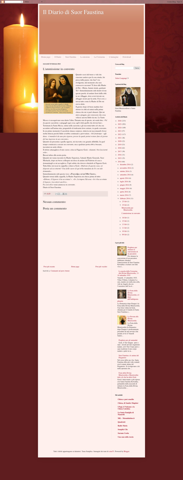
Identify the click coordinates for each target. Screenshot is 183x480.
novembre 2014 (125, 168)
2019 (120, 144)
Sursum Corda (123, 433)
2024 (120, 127)
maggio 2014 (125, 188)
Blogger (126, 451)
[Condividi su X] (61, 194)
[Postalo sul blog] (59, 194)
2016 (120, 155)
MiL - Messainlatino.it (126, 418)
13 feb (124, 224)
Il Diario (58, 57)
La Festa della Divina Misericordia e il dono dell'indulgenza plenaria (128, 295)
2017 (120, 151)
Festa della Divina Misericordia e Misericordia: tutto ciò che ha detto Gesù (128, 375)
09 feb (124, 234)
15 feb (124, 221)
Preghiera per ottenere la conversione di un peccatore (133, 250)
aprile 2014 (124, 192)
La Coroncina (99, 57)
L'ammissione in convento (131, 213)
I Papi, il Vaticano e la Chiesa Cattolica (126, 407)
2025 (120, 124)
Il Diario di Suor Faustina (73, 12)
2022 (120, 134)
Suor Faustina (70, 57)
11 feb (124, 228)
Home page (45, 57)
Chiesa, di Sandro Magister (128, 403)
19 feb (124, 205)
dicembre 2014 (125, 164)
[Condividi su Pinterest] (66, 194)
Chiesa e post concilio (126, 399)
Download (127, 57)
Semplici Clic (123, 429)
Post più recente (49, 266)
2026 (120, 121)
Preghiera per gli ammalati (128, 340)
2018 (120, 148)
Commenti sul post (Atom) (60, 271)
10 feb (124, 231)
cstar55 (111, 451)
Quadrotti (121, 422)
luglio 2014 (124, 181)
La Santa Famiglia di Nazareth (126, 413)
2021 (120, 138)
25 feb (124, 201)
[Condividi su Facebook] (63, 194)
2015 (120, 158)
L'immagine (113, 57)
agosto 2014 (124, 178)
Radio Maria (122, 425)
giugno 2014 (124, 185)
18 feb (124, 217)
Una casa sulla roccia (125, 437)
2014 (120, 161)
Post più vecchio (101, 266)
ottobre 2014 (124, 171)
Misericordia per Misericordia (127, 209)
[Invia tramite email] (56, 194)
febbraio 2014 (125, 198)
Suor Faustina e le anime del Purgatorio (129, 356)
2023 (120, 131)
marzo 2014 (124, 195)
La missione (85, 57)
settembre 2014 (125, 174)
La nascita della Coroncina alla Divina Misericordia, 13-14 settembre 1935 (128, 273)
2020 (120, 141)
